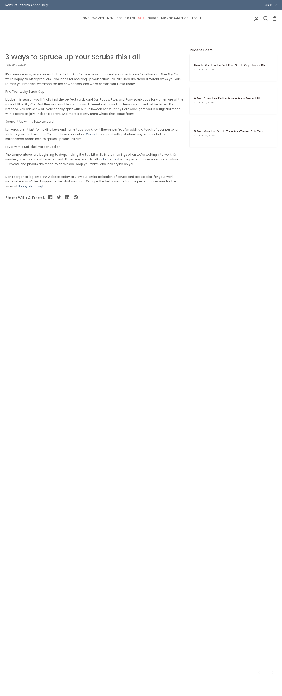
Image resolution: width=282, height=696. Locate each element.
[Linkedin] (67, 197)
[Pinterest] (76, 197)
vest (116, 159)
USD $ (269, 5)
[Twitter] (59, 197)
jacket (103, 159)
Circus (90, 134)
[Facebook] (50, 197)
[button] (98, 18)
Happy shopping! (30, 186)
